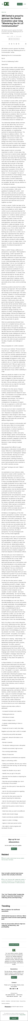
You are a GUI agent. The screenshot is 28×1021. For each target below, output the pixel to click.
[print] (25, 43)
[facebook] (9, 43)
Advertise (8, 1001)
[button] (3, 4)
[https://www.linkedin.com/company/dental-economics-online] (13, 988)
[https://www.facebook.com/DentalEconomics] (10, 988)
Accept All (14, 1018)
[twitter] (14, 43)
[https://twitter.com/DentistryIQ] (15, 988)
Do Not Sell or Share (15, 1001)
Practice (4, 12)
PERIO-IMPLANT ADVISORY (12, 996)
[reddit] (16, 43)
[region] (14, 1016)
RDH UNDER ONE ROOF (10, 994)
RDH (20, 996)
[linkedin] (11, 43)
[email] (18, 43)
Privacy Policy (23, 1001)
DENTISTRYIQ (19, 994)
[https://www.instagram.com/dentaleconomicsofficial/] (12, 988)
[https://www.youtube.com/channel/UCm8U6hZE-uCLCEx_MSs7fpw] (17, 988)
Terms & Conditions (6, 1003)
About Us (3, 1001)
